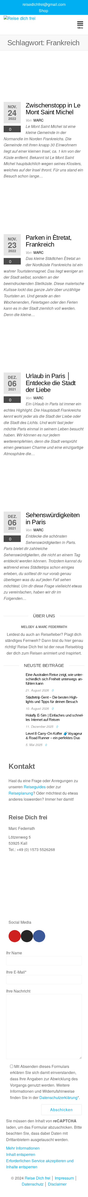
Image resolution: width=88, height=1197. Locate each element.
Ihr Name (14, 953)
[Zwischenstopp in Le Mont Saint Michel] (44, 76)
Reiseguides (35, 786)
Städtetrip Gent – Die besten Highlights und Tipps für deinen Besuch (52, 699)
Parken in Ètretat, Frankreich (49, 241)
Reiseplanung (21, 793)
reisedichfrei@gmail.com (44, 4)
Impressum (64, 1178)
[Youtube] (15, 936)
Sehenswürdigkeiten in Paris (53, 518)
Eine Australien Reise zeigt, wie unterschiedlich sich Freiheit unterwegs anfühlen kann (54, 679)
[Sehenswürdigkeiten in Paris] (44, 486)
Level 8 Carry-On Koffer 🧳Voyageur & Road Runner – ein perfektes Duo (54, 735)
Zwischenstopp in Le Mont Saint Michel (53, 109)
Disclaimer (57, 1184)
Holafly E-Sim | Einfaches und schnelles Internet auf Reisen (54, 717)
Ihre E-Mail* (16, 972)
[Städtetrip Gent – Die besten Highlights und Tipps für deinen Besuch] (13, 702)
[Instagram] (27, 936)
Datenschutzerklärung (58, 1097)
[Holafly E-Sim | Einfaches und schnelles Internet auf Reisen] (13, 720)
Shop (43, 10)
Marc (38, 120)
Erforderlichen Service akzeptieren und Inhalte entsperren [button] (40, 1164)
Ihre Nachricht (18, 991)
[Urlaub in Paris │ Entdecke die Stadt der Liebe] (44, 347)
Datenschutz (33, 1184)
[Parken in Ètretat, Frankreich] (44, 208)
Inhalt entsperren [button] (20, 1154)
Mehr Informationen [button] (23, 1148)
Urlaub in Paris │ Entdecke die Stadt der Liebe (51, 382)
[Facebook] (39, 936)
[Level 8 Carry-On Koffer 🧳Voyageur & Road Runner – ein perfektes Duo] (13, 738)
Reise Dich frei (37, 1178)
